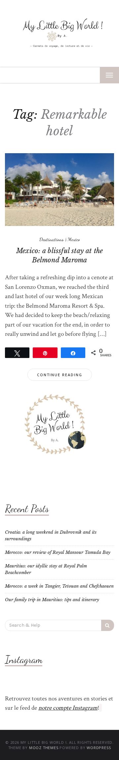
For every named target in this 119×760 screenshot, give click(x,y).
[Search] (107, 625)
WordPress (99, 747)
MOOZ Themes (44, 747)
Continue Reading (59, 374)
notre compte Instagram (68, 708)
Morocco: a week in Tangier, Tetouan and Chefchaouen (59, 586)
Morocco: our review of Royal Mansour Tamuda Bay (57, 552)
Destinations (51, 239)
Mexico (74, 239)
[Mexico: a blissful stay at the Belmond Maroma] (59, 189)
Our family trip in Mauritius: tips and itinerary (52, 600)
